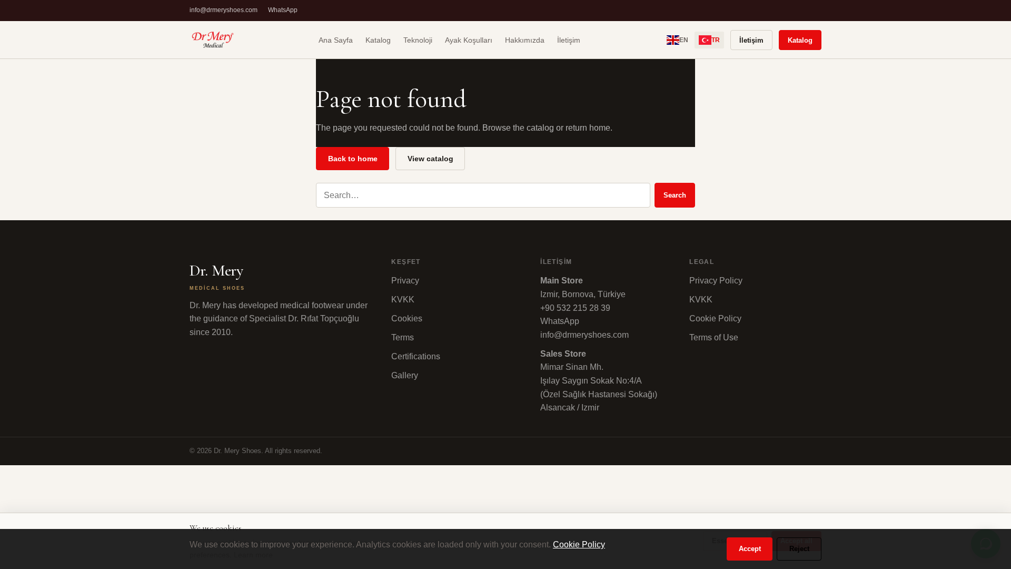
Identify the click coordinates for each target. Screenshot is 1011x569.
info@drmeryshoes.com (223, 10)
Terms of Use (713, 337)
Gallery (404, 375)
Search (674, 195)
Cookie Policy (715, 318)
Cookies (406, 318)
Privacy (405, 280)
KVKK (402, 299)
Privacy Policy (715, 280)
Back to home (353, 158)
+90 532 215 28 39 (575, 307)
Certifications (415, 356)
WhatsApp (283, 10)
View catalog (430, 158)
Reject (799, 549)
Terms (402, 337)
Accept (750, 549)
